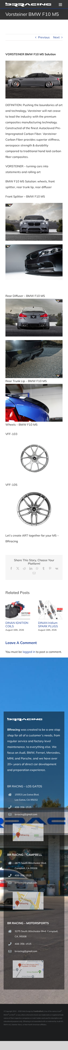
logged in (29, 652)
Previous (44, 37)
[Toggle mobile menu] (61, 4)
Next (56, 37)
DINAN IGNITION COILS (16, 624)
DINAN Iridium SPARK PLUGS (48, 624)
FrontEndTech (38, 1011)
